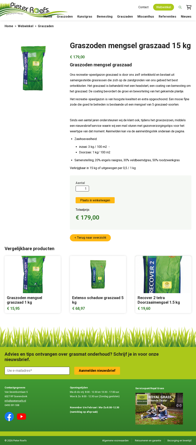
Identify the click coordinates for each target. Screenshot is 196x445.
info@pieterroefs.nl (15, 400)
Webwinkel (163, 7)
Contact (143, 7)
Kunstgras (84, 16)
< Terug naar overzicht (90, 237)
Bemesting (105, 16)
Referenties (167, 16)
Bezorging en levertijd (179, 440)
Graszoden (65, 16)
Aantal (80, 183)
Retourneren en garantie (148, 440)
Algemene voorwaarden (115, 440)
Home (48, 16)
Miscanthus (145, 16)
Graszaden (125, 16)
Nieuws (186, 16)
